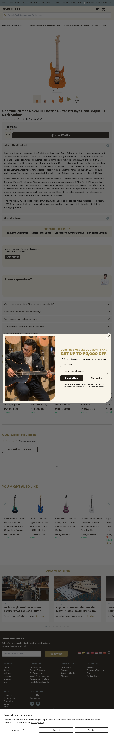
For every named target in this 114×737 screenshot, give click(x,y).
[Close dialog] (108, 336)
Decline (91, 730)
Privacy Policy (37, 722)
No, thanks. (96, 378)
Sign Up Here (71, 378)
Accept (56, 730)
